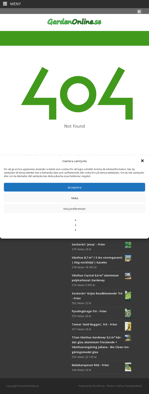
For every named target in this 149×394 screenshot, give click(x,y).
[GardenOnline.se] (74, 21)
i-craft (117, 386)
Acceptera (74, 187)
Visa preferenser (74, 208)
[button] (142, 161)
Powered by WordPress (92, 386)
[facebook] (139, 12)
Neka (74, 198)
